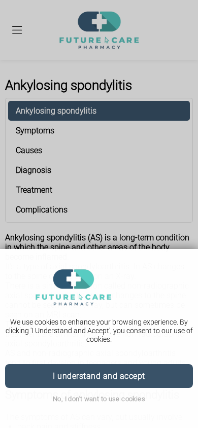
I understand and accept (99, 376)
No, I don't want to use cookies (99, 399)
